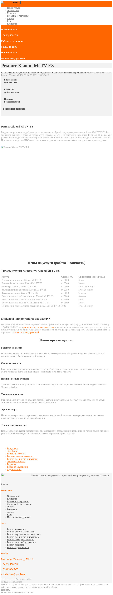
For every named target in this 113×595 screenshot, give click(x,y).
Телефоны (12, 451)
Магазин (11, 13)
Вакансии (12, 509)
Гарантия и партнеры (18, 16)
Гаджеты (11, 464)
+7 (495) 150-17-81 (10, 564)
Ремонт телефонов (16, 529)
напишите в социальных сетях (38, 327)
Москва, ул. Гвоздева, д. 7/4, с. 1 (17, 559)
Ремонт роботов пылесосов (20, 531)
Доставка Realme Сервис (19, 504)
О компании (13, 10)
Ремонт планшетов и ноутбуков (23, 537)
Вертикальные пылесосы (19, 456)
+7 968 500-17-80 (9, 569)
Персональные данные (18, 517)
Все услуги (12, 448)
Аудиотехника (14, 469)
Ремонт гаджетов (15, 545)
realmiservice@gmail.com (13, 574)
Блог (9, 21)
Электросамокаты (16, 461)
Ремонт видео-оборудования (21, 542)
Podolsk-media (8, 579)
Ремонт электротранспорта (20, 539)
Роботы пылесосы (16, 453)
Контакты (12, 23)
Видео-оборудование (17, 467)
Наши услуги (13, 8)
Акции (10, 18)
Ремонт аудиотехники (18, 547)
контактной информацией (26, 332)
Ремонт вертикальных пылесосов (24, 534)
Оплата (10, 506)
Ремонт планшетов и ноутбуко (22, 459)
